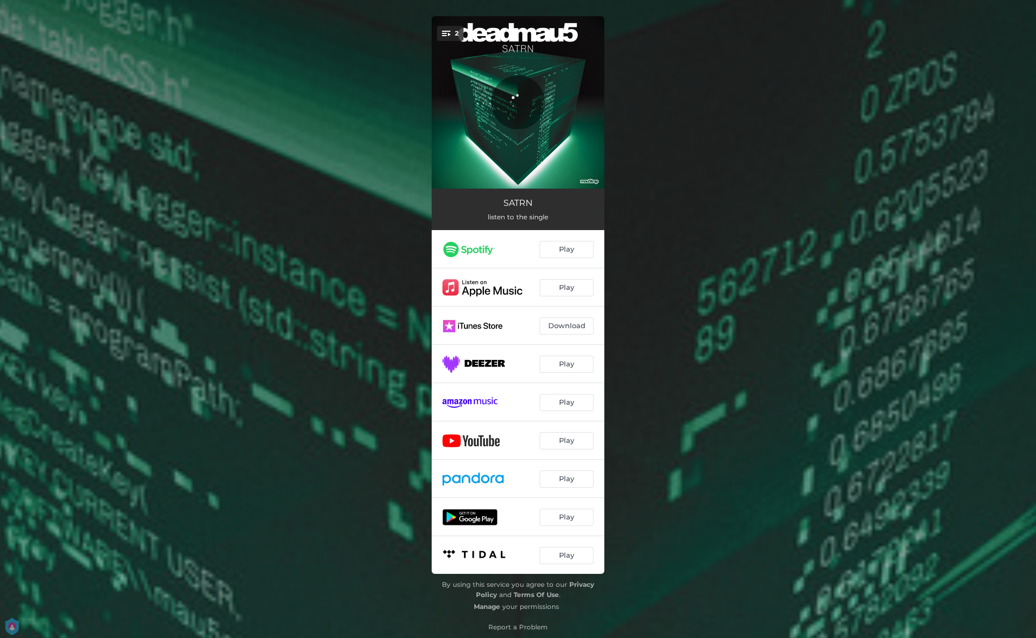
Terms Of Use (536, 595)
